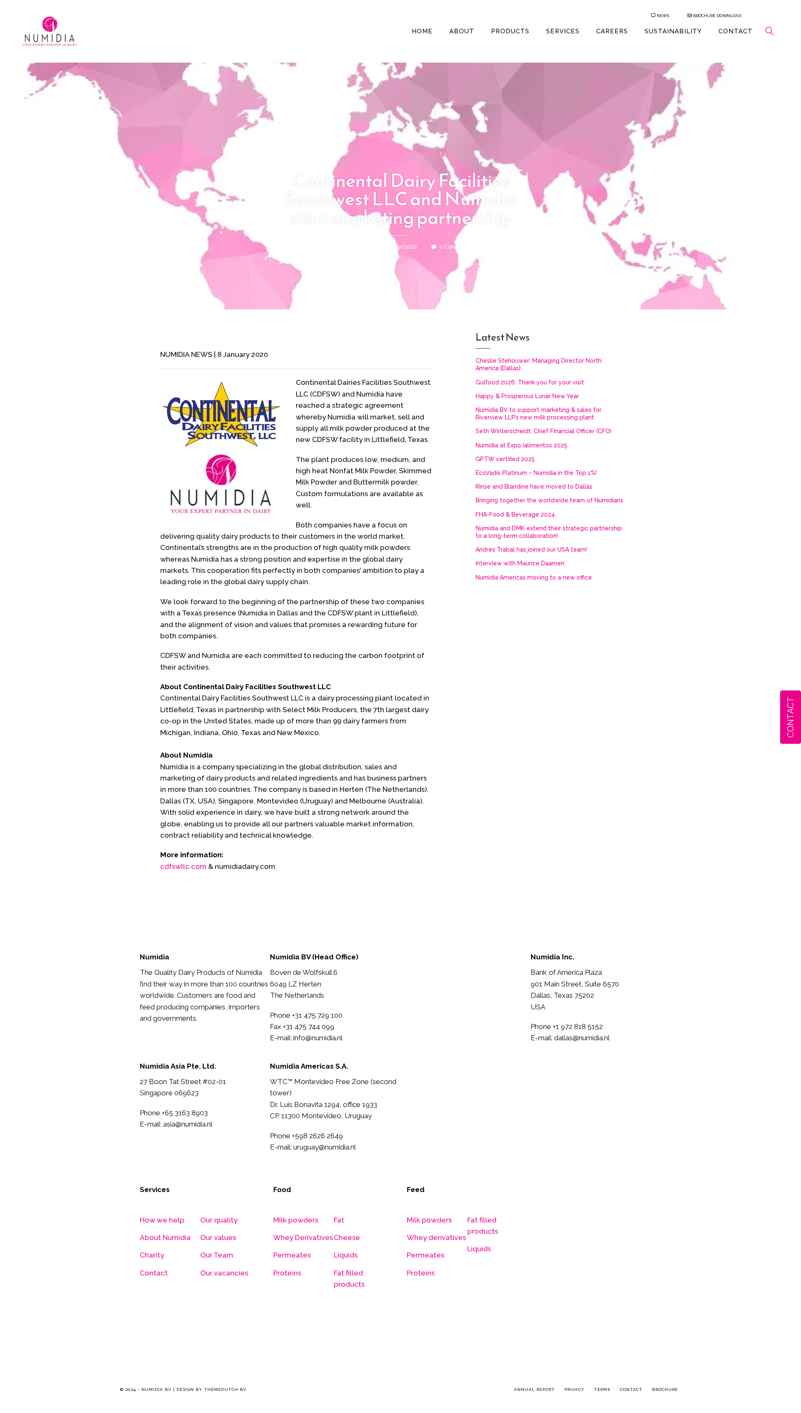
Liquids (346, 1255)
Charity (152, 1255)
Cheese (347, 1237)
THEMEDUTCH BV (225, 1389)
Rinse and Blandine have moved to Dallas (534, 486)
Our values (218, 1237)
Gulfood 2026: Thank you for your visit (530, 382)
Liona (347, 247)
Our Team (216, 1255)
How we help (162, 1220)
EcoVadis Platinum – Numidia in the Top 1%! (536, 472)
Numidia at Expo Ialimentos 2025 (521, 445)
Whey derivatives (436, 1237)
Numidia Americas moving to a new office (534, 577)
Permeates (292, 1255)
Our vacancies (224, 1273)
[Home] (50, 30)
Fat (339, 1220)
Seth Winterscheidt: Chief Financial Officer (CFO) (544, 431)
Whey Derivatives (303, 1237)
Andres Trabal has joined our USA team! (531, 549)
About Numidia (165, 1237)
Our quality (218, 1220)
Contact (154, 1273)
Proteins (287, 1273)
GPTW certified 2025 (505, 459)
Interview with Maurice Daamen (520, 563)
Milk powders (295, 1220)
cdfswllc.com (183, 866)
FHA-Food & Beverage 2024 (515, 514)
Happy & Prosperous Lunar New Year (527, 396)
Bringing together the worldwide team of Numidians (549, 500)
